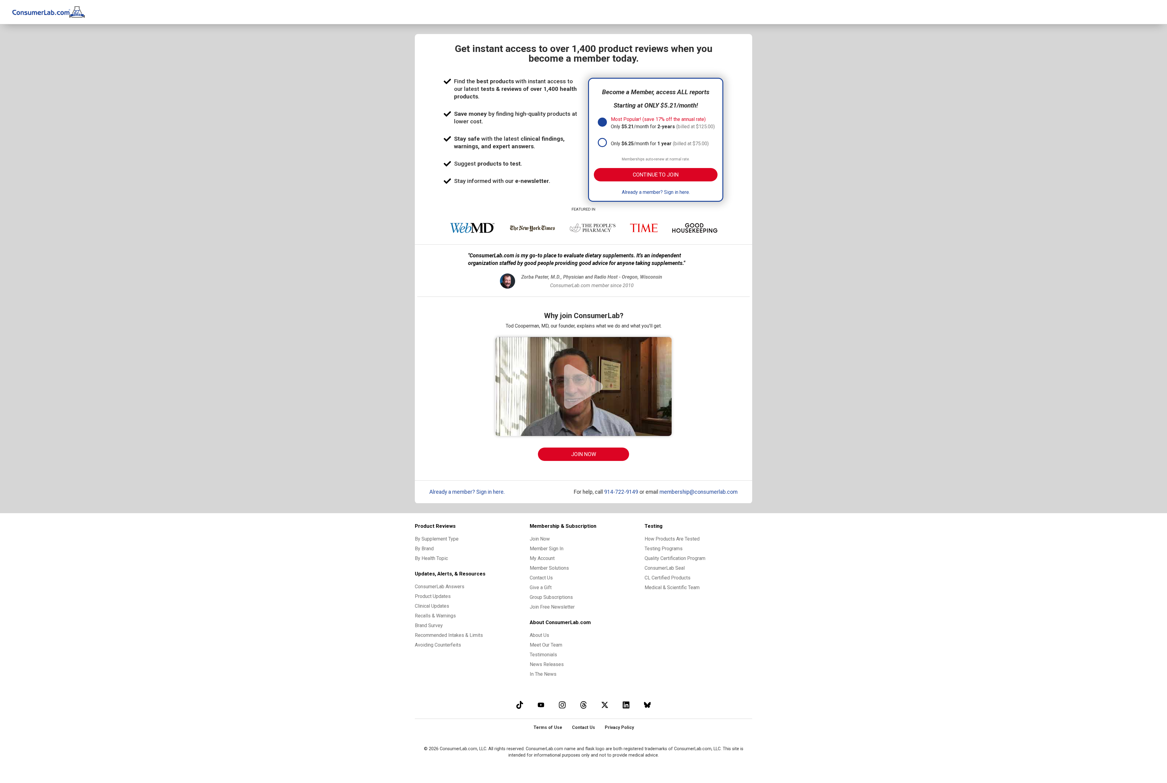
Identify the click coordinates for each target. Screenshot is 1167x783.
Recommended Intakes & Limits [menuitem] (449, 635)
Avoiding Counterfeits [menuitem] (438, 645)
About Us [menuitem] (539, 635)
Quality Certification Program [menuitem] (675, 558)
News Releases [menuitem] (547, 664)
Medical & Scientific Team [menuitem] (672, 587)
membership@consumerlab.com (698, 492)
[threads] (583, 705)
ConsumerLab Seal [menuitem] (665, 568)
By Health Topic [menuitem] (431, 558)
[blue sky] (647, 705)
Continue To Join (656, 175)
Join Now (583, 454)
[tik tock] (519, 705)
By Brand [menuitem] (424, 548)
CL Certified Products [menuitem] (667, 578)
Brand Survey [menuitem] (429, 625)
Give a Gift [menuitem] (541, 587)
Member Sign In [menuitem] (546, 548)
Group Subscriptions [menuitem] (551, 597)
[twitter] (604, 705)
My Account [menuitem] (542, 558)
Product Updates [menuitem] (433, 596)
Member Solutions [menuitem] (549, 568)
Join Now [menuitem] (540, 539)
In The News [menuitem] (543, 674)
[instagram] (562, 705)
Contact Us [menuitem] (541, 578)
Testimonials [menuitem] (543, 655)
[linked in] (626, 705)
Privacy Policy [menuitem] (619, 727)
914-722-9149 (621, 492)
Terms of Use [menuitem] (547, 727)
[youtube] (541, 705)
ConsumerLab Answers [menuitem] (439, 586)
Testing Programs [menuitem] (664, 548)
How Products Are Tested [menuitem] (672, 539)
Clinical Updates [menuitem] (432, 606)
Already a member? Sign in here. (656, 192)
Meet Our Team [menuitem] (546, 645)
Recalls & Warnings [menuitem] (435, 616)
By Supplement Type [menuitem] (437, 539)
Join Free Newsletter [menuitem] (552, 607)
